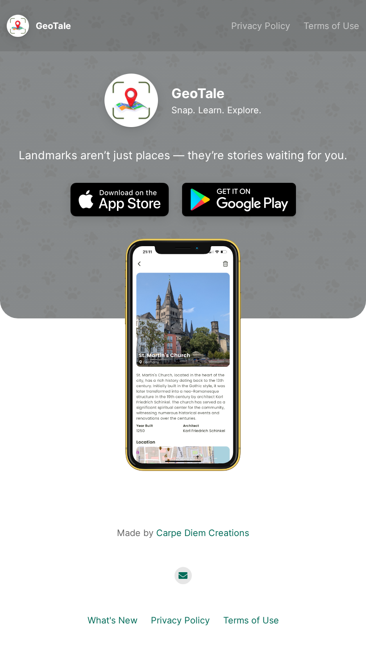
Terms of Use (331, 26)
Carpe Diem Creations (202, 533)
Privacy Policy (260, 26)
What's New (112, 620)
